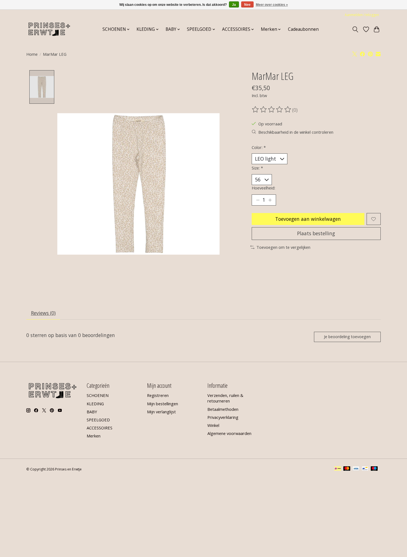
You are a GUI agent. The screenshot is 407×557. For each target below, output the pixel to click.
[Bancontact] (365, 469)
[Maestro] (374, 469)
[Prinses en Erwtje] (49, 29)
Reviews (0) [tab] (43, 313)
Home (32, 54)
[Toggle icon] (355, 29)
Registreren (158, 395)
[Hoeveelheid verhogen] (270, 200)
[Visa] (356, 469)
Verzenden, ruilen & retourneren (225, 398)
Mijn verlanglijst (161, 411)
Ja (234, 5)
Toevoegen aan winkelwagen (308, 219)
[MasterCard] (347, 469)
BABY (92, 411)
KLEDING (95, 403)
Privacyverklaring (222, 417)
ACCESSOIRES (99, 428)
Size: (257, 168)
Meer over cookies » (272, 5)
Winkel (213, 425)
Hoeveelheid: (263, 188)
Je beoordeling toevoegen (347, 336)
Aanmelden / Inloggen (362, 14)
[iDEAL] (337, 469)
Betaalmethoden (222, 409)
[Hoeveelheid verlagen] (258, 200)
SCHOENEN (98, 395)
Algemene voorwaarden (229, 433)
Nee (247, 5)
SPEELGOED (98, 419)
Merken (94, 436)
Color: (259, 147)
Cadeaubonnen (303, 29)
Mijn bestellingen (162, 403)
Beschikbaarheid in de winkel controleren (295, 132)
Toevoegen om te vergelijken (283, 247)
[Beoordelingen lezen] (272, 109)
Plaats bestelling (316, 233)
